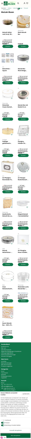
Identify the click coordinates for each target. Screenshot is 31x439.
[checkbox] (6, 420)
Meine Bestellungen (6, 363)
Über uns (3, 348)
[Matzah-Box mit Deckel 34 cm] (23, 94)
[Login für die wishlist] (11, 25)
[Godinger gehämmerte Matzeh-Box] (7, 130)
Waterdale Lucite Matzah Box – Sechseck (23, 288)
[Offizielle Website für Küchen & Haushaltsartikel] (9, 3)
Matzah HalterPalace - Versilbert (6, 251)
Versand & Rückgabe (6, 356)
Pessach (26, 8)
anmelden (3, 361)
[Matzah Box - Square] (7, 58)
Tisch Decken (4, 373)
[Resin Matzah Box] (23, 21)
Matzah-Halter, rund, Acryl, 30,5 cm (7, 33)
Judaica (9, 8)
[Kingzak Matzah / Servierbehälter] (23, 203)
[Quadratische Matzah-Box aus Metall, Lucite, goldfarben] (7, 203)
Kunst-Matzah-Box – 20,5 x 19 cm (7, 324)
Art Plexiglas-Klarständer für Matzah (7, 179)
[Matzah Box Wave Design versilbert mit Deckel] (23, 58)
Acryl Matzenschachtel (7, 288)
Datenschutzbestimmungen (8, 354)
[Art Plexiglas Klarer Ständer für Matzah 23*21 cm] (23, 239)
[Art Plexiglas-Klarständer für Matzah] (7, 167)
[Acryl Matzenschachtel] (7, 276)
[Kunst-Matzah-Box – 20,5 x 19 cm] (7, 312)
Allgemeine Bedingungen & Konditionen (11, 351)
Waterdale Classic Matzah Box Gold (7, 106)
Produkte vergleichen (6, 366)
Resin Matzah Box (22, 33)
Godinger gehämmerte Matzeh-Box (6, 142)
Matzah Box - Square (6, 69)
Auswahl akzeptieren (15, 430)
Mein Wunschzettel (6, 364)
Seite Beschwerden (6, 350)
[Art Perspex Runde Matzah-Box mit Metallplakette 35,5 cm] (23, 167)
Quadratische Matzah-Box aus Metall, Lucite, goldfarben (7, 215)
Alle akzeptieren (15, 435)
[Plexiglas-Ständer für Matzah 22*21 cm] (23, 130)
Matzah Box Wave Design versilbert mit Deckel (22, 70)
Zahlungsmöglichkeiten (7, 353)
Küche (2, 371)
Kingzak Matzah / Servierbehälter (23, 215)
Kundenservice (5, 346)
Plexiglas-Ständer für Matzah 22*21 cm (23, 142)
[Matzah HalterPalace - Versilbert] (7, 239)
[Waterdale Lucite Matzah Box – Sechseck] (23, 276)
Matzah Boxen (6, 9)
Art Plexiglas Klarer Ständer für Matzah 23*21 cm (23, 251)
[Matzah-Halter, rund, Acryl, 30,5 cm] (7, 21)
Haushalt (3, 374)
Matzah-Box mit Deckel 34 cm (23, 106)
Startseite (3, 8)
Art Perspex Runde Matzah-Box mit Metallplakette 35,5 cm (22, 179)
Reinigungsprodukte (6, 376)
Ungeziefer (4, 378)
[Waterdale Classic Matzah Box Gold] (7, 94)
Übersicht (26, 394)
